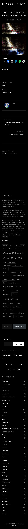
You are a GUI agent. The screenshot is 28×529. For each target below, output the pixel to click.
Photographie (6, 482)
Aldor (19, 19)
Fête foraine (6, 422)
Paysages (5, 479)
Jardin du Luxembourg (8, 279)
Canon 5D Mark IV (13, 253)
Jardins (4, 447)
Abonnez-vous (19, 326)
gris (21, 272)
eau (21, 265)
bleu (10, 249)
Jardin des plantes (18, 275)
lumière (4, 92)
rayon (10, 92)
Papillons (5, 469)
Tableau (4, 498)
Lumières (5, 450)
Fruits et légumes (7, 431)
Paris (15, 294)
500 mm (5, 245)
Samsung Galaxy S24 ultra (11, 307)
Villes (3, 510)
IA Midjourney (6, 441)
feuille (5, 269)
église (21, 316)
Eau (3, 419)
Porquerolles (10, 299)
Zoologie (5, 514)
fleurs (18, 269)
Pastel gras (5, 476)
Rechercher (8, 339)
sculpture (5, 310)
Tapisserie (5, 501)
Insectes (4, 444)
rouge (18, 303)
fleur (11, 269)
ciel (4, 262)
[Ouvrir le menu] (21, 4)
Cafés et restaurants (8, 397)
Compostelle (12, 262)
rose (11, 303)
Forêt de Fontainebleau (10, 272)
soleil (22, 313)
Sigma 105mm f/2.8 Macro (10, 313)
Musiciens (5, 466)
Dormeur (15, 265)
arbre (11, 245)
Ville (3, 85)
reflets (5, 303)
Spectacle (5, 491)
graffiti (4, 438)
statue (4, 316)
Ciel (3, 409)
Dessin (4, 416)
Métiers (4, 460)
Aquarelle (5, 381)
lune (4, 283)
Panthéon (6, 294)
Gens (3, 435)
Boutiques (5, 394)
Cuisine (4, 412)
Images (7, 4)
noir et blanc (8, 287)
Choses (4, 406)
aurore (22, 245)
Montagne (5, 463)
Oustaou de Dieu (13, 290)
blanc (4, 249)
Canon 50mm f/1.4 (12, 258)
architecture (6, 384)
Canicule (17, 249)
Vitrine (16, 316)
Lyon (10, 283)
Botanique (5, 390)
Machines (5, 454)
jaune (19, 279)
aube (17, 245)
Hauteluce (6, 275)
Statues (4, 495)
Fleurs (4, 425)
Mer (3, 457)
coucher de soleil (6, 265)
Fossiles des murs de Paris (10, 428)
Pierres (4, 485)
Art (3, 387)
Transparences (6, 504)
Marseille (17, 283)
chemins (5, 403)
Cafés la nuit (6, 400)
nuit (4, 290)
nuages (18, 287)
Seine (11, 310)
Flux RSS (5, 241)
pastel (4, 473)
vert (10, 316)
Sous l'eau (5, 488)
